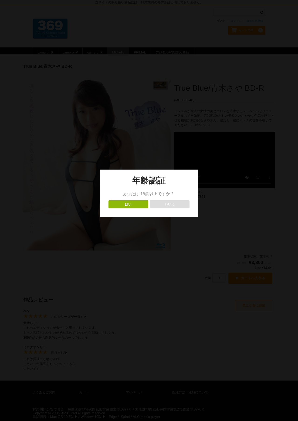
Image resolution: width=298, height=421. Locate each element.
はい (128, 204)
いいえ (170, 204)
